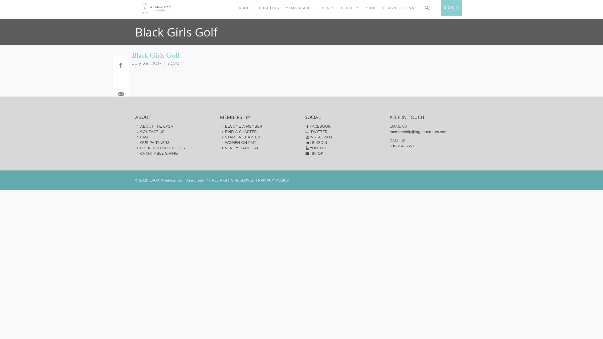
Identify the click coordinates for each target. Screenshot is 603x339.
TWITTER (318, 132)
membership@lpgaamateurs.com (419, 132)
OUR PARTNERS (155, 143)
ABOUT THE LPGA (156, 126)
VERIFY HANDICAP (242, 148)
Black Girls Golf (155, 56)
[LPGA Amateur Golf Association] (156, 8)
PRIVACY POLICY (273, 180)
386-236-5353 (402, 146)
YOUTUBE (319, 148)
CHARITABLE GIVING (159, 153)
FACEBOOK (320, 126)
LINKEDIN (318, 143)
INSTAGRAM (321, 137)
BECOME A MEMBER (243, 126)
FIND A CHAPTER (241, 132)
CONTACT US (152, 132)
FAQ (144, 137)
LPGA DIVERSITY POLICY (163, 148)
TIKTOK (316, 153)
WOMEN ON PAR (240, 143)
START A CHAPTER (242, 137)
